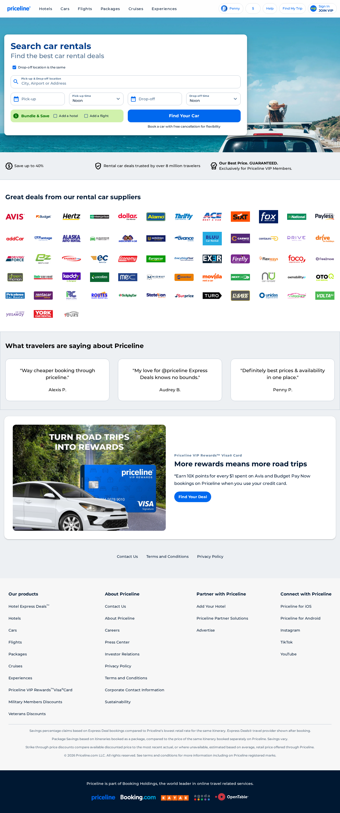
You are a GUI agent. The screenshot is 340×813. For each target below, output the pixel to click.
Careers (112, 630)
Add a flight (99, 116)
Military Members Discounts (35, 701)
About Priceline (120, 618)
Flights (85, 8)
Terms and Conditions (126, 678)
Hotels (45, 8)
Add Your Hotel (211, 606)
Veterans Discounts (27, 713)
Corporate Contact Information (134, 690)
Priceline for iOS (296, 606)
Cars (65, 8)
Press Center (117, 642)
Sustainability (118, 701)
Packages (110, 8)
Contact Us (115, 606)
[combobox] (126, 82)
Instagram (290, 630)
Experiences (164, 8)
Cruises (136, 8)
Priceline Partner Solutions (222, 618)
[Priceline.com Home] (18, 8)
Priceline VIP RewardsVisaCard (40, 690)
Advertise (206, 630)
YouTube (288, 654)
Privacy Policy (118, 666)
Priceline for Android (300, 618)
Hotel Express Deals (28, 606)
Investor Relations (122, 654)
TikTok (286, 642)
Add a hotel (68, 116)
